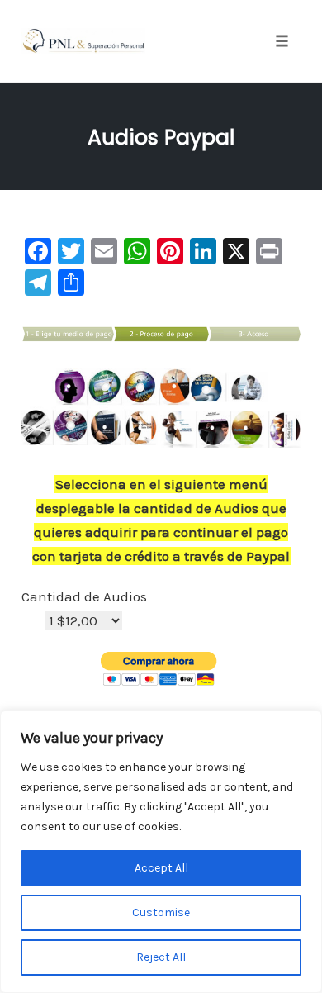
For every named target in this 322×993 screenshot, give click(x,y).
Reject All (161, 957)
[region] (161, 851)
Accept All (161, 868)
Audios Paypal (161, 137)
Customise (161, 912)
